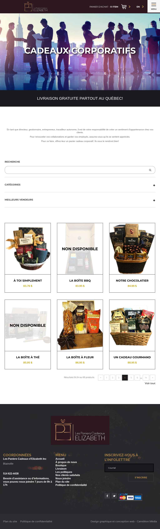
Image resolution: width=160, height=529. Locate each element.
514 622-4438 (11, 473)
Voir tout (150, 383)
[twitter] (114, 496)
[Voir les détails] (17, 268)
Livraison (61, 468)
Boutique (60, 465)
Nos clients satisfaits (67, 475)
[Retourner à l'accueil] (80, 444)
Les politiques (63, 472)
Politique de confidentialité (71, 485)
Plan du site (62, 481)
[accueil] (35, 6)
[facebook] (107, 496)
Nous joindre (63, 478)
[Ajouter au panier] (38, 268)
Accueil (59, 459)
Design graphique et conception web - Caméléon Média (124, 521)
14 (146, 377)
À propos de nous (66, 462)
